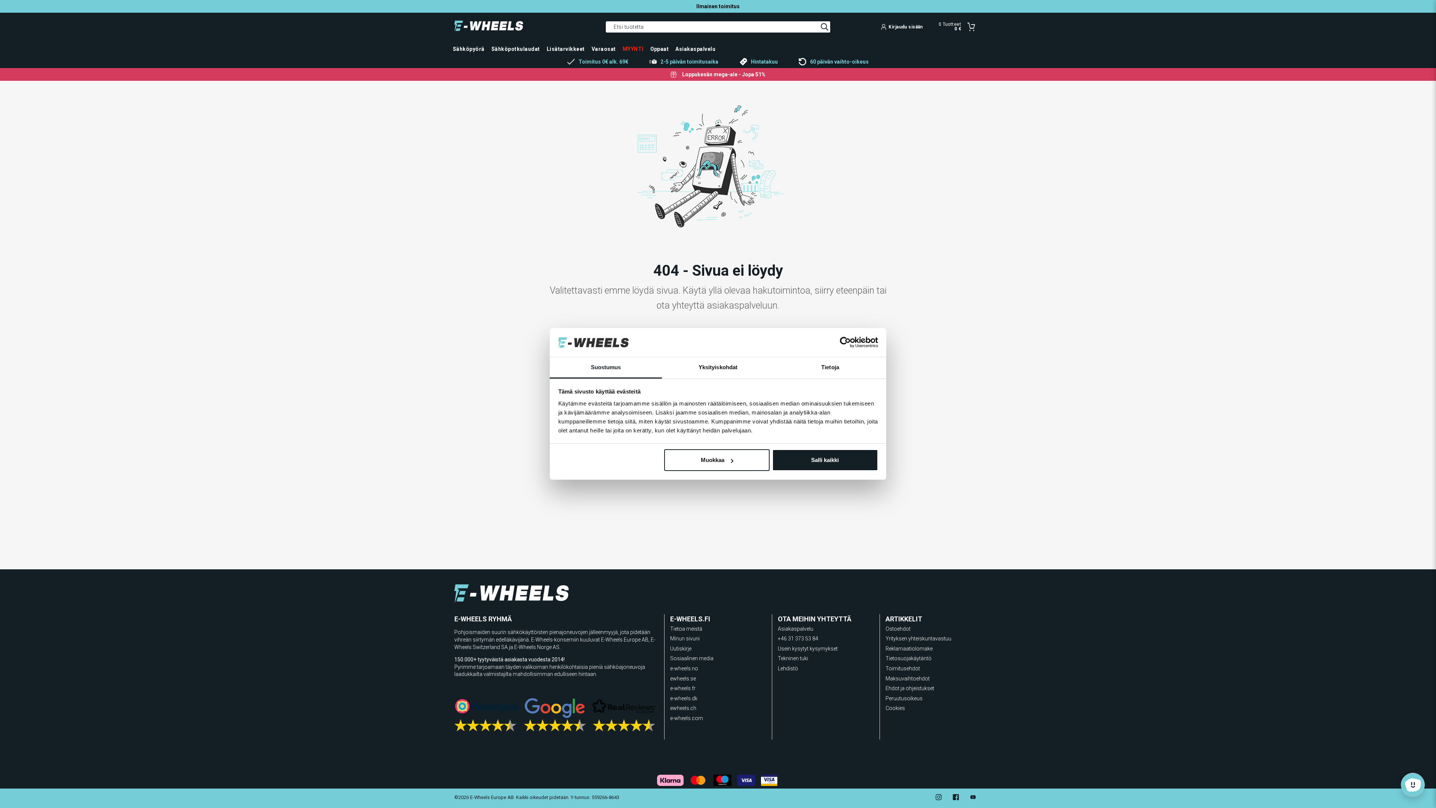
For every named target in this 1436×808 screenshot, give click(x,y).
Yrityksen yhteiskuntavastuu (918, 639)
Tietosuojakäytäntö (909, 658)
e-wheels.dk (683, 698)
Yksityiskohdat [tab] (718, 367)
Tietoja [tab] (830, 367)
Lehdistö (788, 668)
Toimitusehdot (903, 668)
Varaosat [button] (604, 49)
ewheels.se (683, 679)
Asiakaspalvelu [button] (695, 49)
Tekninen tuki (793, 658)
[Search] (824, 27)
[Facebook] (955, 798)
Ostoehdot (898, 629)
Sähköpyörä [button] (469, 49)
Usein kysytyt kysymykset (808, 649)
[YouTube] (973, 798)
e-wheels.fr (683, 688)
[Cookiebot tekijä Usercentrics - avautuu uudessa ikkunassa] (845, 342)
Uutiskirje (680, 649)
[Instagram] (938, 798)
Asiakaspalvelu (795, 629)
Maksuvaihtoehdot (908, 679)
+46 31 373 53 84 (798, 639)
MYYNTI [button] (633, 49)
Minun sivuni (685, 639)
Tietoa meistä (686, 629)
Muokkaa (712, 460)
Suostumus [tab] (606, 367)
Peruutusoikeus (904, 698)
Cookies (895, 708)
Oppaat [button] (659, 49)
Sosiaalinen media (692, 658)
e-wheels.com (686, 718)
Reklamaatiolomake (909, 649)
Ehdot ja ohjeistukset (910, 688)
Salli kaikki (825, 460)
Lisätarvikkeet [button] (566, 49)
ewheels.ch (683, 708)
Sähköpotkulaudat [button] (515, 49)
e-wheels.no (684, 668)
